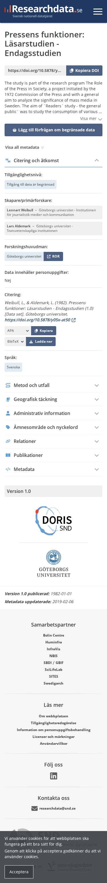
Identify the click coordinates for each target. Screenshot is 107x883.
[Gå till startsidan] (42, 11)
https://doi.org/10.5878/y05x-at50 (37, 319)
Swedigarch (53, 683)
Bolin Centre (53, 635)
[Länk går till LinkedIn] (54, 776)
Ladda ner (43, 341)
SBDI (48, 662)
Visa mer (89, 118)
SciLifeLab (53, 669)
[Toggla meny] (98, 11)
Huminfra (53, 642)
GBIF (60, 662)
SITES (53, 676)
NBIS (53, 655)
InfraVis (53, 649)
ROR (55, 257)
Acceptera (19, 871)
